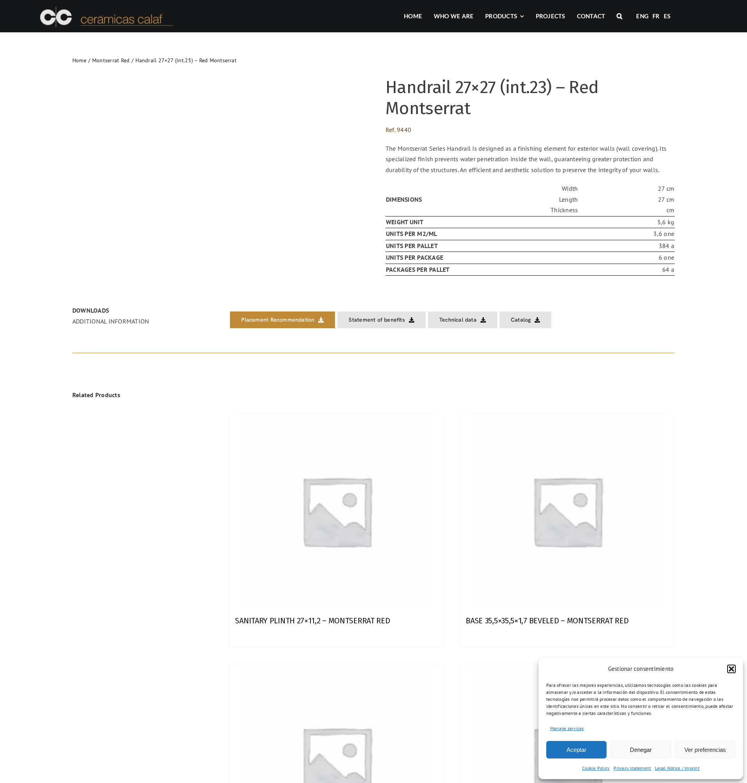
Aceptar (576, 749)
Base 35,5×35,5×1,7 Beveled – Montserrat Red (547, 620)
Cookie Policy (596, 768)
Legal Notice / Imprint (677, 768)
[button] (731, 669)
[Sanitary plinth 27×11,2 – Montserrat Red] (336, 510)
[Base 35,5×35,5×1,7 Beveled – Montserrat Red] (567, 510)
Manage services (567, 728)
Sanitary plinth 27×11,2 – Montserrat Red (312, 620)
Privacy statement (632, 768)
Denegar (641, 749)
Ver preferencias (705, 749)
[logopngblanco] (105, 7)
